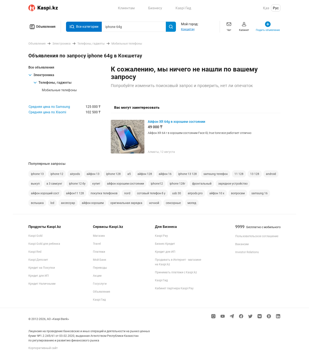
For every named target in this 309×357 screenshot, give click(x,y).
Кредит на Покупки (41, 267)
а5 (129, 174)
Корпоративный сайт (43, 348)
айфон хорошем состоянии (125, 183)
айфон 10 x (216, 193)
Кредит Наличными (41, 283)
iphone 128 (113, 174)
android (271, 174)
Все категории (87, 27)
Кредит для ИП (38, 275)
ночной (154, 203)
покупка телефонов (104, 193)
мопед (192, 203)
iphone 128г (177, 183)
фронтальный (201, 183)
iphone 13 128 (187, 174)
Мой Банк (99, 259)
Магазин (99, 235)
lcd (52, 203)
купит (96, 183)
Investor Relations (247, 252)
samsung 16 (259, 193)
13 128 (254, 174)
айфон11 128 (75, 193)
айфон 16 (165, 174)
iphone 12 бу (77, 183)
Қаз (266, 8)
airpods (75, 174)
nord (127, 193)
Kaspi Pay (161, 235)
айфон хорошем (93, 203)
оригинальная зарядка (126, 203)
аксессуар (68, 203)
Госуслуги (100, 283)
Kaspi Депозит (38, 259)
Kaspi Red (34, 251)
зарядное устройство (233, 183)
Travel (97, 243)
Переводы (100, 267)
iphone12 (157, 183)
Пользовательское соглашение (256, 236)
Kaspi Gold (35, 235)
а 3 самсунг (54, 183)
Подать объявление (268, 30)
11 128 (238, 174)
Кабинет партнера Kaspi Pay (174, 288)
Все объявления (41, 67)
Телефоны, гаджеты (54, 83)
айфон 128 (144, 174)
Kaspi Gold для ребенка (44, 243)
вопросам (238, 193)
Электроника (43, 75)
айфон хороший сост (45, 193)
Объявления (45, 27)
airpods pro (195, 193)
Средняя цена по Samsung (49, 107)
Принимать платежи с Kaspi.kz (176, 272)
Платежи (99, 251)
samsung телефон (215, 174)
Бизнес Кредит (165, 243)
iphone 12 (56, 174)
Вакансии (242, 244)
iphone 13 (37, 174)
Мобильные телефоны (59, 90)
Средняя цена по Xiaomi (47, 112)
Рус (276, 8)
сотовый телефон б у (151, 193)
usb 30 (176, 193)
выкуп (35, 183)
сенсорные (173, 203)
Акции (97, 275)
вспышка (37, 203)
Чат (229, 30)
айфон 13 (93, 174)
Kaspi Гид (99, 299)
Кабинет (244, 30)
